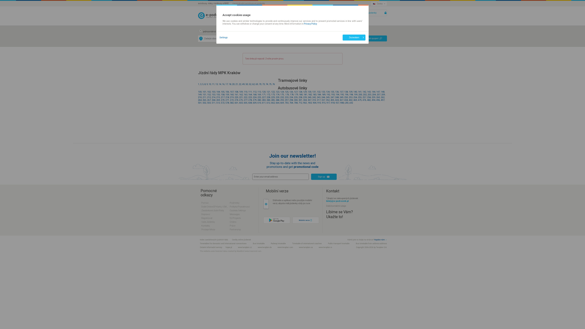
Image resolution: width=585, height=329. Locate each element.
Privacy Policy (310, 24)
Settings (224, 37)
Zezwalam (354, 37)
